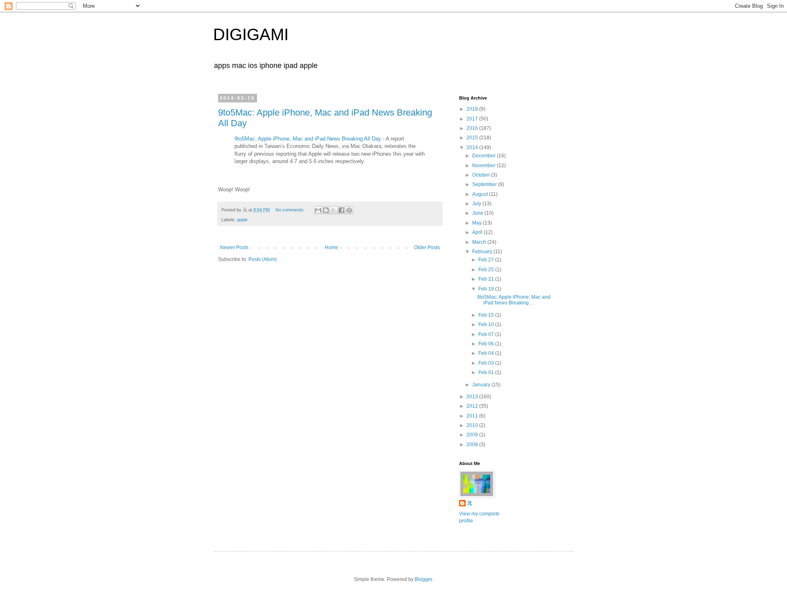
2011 (472, 416)
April (478, 232)
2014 (472, 147)
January (481, 385)
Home (331, 247)
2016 (472, 128)
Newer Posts (234, 247)
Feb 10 (486, 324)
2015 (472, 138)
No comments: (290, 209)
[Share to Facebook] (341, 210)
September (485, 184)
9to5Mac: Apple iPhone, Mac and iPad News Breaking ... (513, 300)
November (484, 165)
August (480, 194)
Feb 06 (486, 344)
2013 (472, 396)
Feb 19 (486, 289)
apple (242, 219)
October (481, 175)
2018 (472, 109)
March (479, 242)
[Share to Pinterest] (349, 210)
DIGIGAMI (251, 34)
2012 (472, 406)
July (477, 203)
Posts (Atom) (262, 259)
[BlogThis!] (326, 210)
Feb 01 (486, 372)
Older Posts (427, 247)
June (478, 213)
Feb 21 (486, 279)
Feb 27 (486, 260)
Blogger (423, 579)
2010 (472, 425)
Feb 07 (486, 334)
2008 (472, 444)
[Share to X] (334, 210)
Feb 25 (486, 269)
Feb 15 (486, 315)
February (483, 251)
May (477, 223)
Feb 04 (486, 353)
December (484, 156)
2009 (472, 435)
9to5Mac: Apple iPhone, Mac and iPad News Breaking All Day (307, 139)
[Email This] (318, 210)
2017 (472, 119)
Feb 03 (486, 363)
